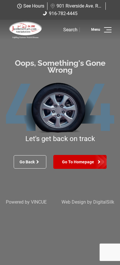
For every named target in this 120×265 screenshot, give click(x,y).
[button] (106, 29)
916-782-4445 (63, 13)
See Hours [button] (33, 6)
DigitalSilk (103, 202)
